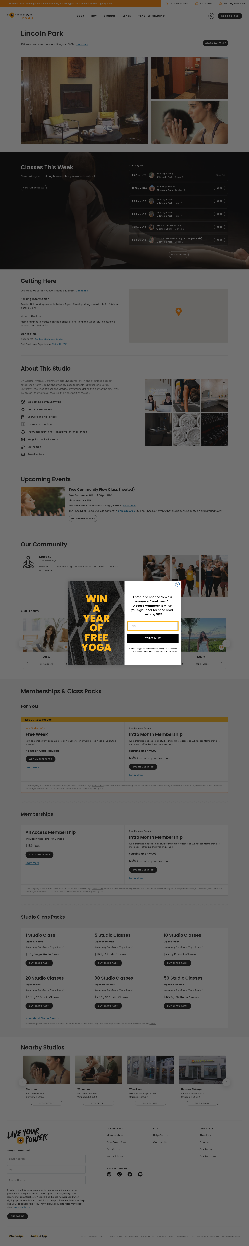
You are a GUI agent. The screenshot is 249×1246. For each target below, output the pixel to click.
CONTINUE (153, 638)
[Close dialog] (177, 584)
